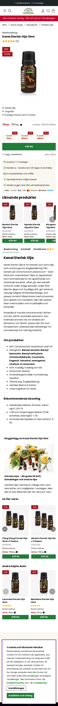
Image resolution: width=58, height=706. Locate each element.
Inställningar (16, 688)
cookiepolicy (40, 683)
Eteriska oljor (48, 24)
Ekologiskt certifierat (28, 3)
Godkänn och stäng (20, 695)
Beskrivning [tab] (11, 249)
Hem (4, 24)
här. (35, 672)
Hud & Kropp (17, 24)
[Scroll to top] (29, 704)
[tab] (25, 249)
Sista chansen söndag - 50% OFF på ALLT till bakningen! (29, 18)
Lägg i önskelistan (13, 154)
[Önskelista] (48, 10)
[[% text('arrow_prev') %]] (4, 529)
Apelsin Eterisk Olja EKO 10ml (32, 226)
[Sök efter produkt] (10, 10)
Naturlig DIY (32, 24)
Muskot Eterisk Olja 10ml (10, 226)
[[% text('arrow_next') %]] (53, 529)
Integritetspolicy (15, 683)
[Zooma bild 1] (29, 73)
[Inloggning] (43, 10)
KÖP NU (15, 556)
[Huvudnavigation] (4, 10)
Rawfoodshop (9, 32)
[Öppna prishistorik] (21, 124)
